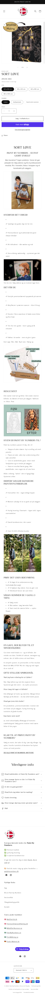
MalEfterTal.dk (12, 919)
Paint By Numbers (15, 986)
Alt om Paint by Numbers (12, 893)
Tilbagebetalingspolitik (11, 902)
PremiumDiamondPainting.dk (17, 924)
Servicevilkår (8, 897)
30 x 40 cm (8, 89)
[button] (4, 11)
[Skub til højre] (27, 67)
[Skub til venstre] (18, 67)
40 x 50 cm (21, 89)
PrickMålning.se (12, 937)
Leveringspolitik (17, 992)
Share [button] (6, 135)
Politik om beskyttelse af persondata (19, 989)
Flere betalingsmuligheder (22, 129)
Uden (6, 102)
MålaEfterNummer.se (14, 928)
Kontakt (6, 907)
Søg (5, 888)
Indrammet (17, 102)
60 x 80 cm (35, 89)
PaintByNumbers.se (14, 933)
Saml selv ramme (33, 102)
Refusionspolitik (36, 986)
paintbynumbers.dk (11, 871)
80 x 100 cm (8, 94)
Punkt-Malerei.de (13, 941)
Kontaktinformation (29, 992)
